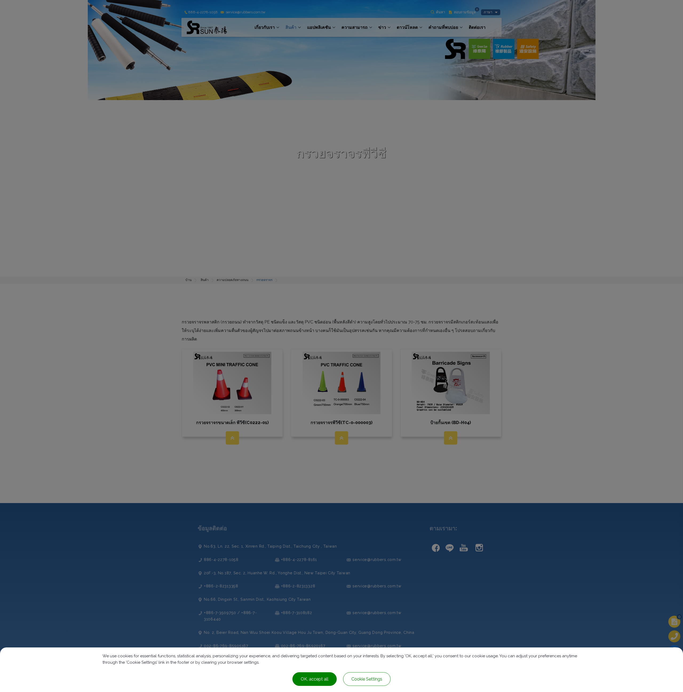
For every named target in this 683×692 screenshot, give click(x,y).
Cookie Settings (366, 679)
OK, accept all (314, 679)
